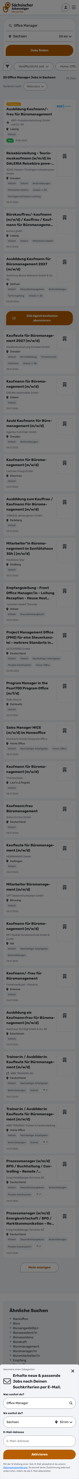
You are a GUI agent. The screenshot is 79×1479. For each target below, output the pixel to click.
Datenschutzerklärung (15, 1467)
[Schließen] (73, 1371)
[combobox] (38, 1403)
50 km (64, 1422)
